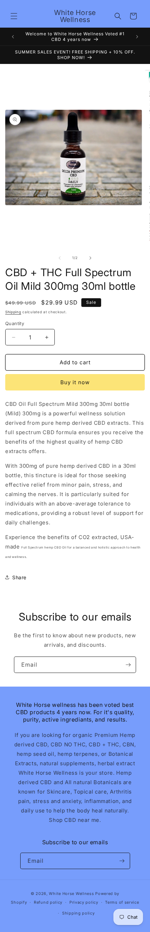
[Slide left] (59, 258)
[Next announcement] (137, 36)
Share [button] (19, 577)
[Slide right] (90, 258)
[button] (14, 16)
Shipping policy (78, 913)
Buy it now (75, 382)
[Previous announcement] (13, 36)
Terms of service (122, 902)
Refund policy (48, 902)
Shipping (13, 312)
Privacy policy (83, 902)
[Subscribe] (128, 665)
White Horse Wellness (71, 893)
